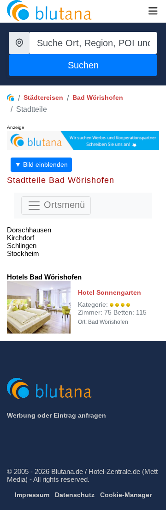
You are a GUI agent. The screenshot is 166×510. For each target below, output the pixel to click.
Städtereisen (43, 97)
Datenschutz (75, 494)
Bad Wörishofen (97, 97)
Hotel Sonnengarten (109, 292)
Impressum (32, 494)
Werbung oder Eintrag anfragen (56, 415)
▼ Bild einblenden (41, 164)
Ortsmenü (63, 205)
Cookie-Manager (126, 494)
